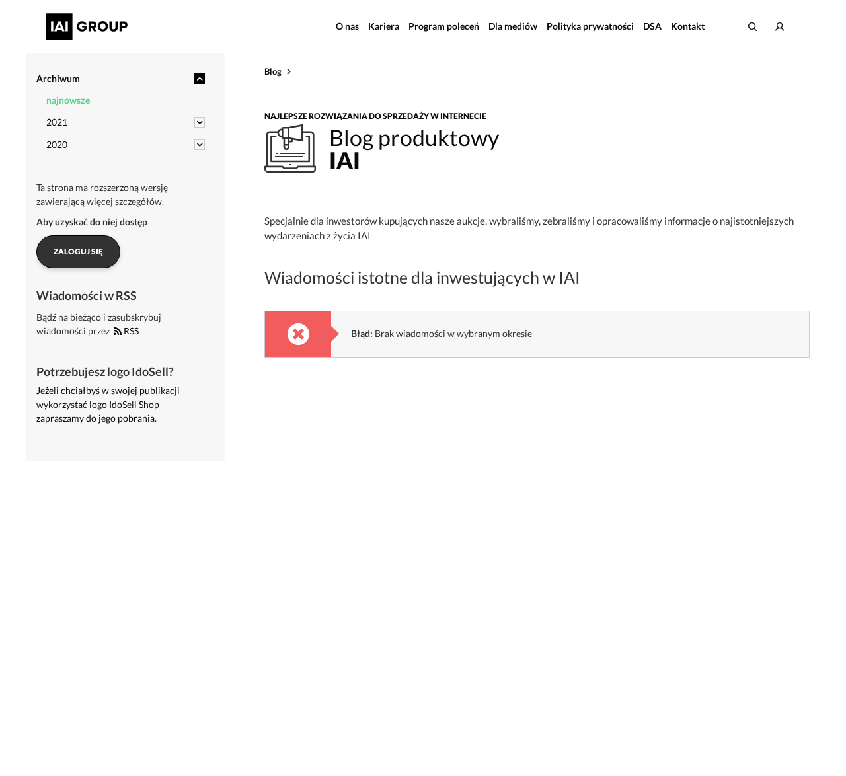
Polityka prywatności (590, 26)
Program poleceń (443, 26)
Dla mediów (512, 26)
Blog (273, 71)
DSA (652, 26)
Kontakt (688, 26)
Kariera (383, 26)
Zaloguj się (78, 251)
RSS (130, 330)
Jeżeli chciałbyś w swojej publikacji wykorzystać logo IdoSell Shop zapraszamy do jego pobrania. (108, 404)
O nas (347, 26)
